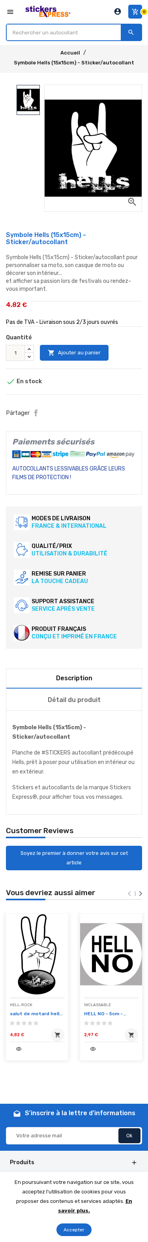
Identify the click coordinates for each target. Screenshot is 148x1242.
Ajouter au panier (74, 352)
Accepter (74, 1230)
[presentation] (129, 893)
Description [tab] (74, 678)
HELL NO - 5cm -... (105, 1013)
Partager (36, 412)
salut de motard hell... (36, 1013)
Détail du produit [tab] (74, 700)
